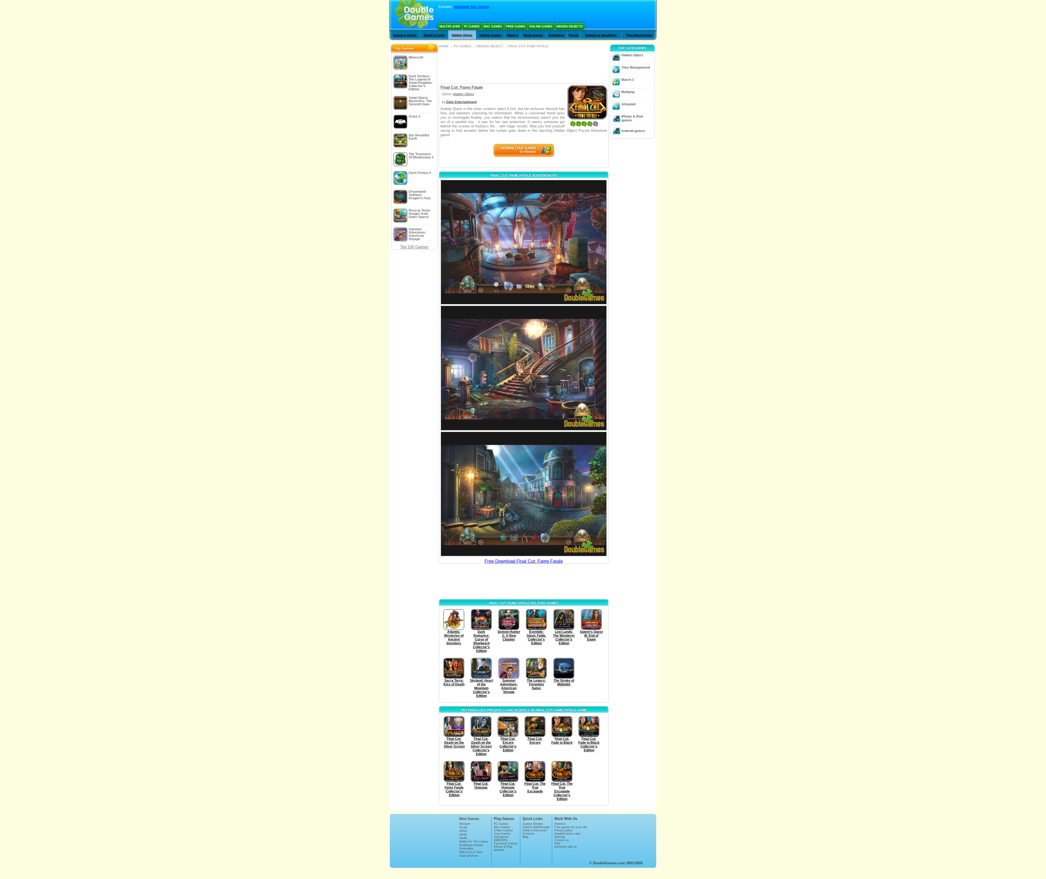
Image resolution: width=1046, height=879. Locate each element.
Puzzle (573, 35)
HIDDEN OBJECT (489, 46)
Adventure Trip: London (471, 7)
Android (499, 850)
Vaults (463, 838)
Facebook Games (506, 843)
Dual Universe (468, 855)
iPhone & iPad (503, 846)
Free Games (515, 26)
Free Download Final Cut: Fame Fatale (524, 561)
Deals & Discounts (534, 830)
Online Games (540, 26)
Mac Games (493, 26)
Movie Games (533, 35)
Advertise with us (565, 846)
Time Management (639, 35)
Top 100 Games (414, 246)
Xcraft (463, 827)
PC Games (472, 26)
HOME (444, 46)
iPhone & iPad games (632, 118)
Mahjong (627, 92)
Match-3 (512, 35)
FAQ (557, 843)
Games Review (532, 823)
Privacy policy (563, 830)
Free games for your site (570, 827)
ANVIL (463, 830)
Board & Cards (434, 35)
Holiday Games (490, 35)
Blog (525, 836)
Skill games (501, 836)
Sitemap (559, 836)
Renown (464, 823)
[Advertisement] (523, 66)
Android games (633, 131)
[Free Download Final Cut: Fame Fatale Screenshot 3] (524, 494)
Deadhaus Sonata (471, 845)
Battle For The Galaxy (473, 841)
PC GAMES (462, 46)
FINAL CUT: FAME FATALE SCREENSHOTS (524, 175)
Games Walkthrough (536, 827)
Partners (560, 823)
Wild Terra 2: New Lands (471, 853)
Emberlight (466, 848)
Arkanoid (628, 104)
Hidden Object (462, 35)
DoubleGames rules (567, 833)
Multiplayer (449, 26)
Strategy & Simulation (600, 35)
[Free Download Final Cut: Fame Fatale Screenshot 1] (524, 242)
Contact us (561, 840)
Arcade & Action (404, 35)
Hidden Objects (569, 26)
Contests (528, 833)
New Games (469, 819)
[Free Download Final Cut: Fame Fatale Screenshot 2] (524, 368)
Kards (463, 834)
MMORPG (501, 840)
